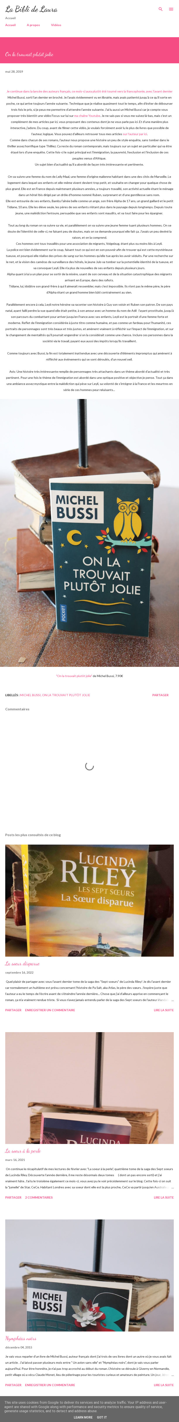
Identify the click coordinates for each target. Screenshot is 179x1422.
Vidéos (56, 25)
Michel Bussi (30, 695)
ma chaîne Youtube (87, 115)
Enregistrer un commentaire (50, 1010)
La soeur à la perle (23, 1151)
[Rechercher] (160, 7)
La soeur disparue (22, 963)
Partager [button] (160, 695)
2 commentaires (39, 1197)
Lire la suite (164, 1010)
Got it (102, 1417)
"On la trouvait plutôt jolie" (74, 676)
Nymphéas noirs (20, 1338)
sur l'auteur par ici (134, 134)
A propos (33, 25)
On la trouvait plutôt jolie (66, 695)
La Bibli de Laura (31, 9)
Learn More (83, 1417)
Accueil (10, 25)
